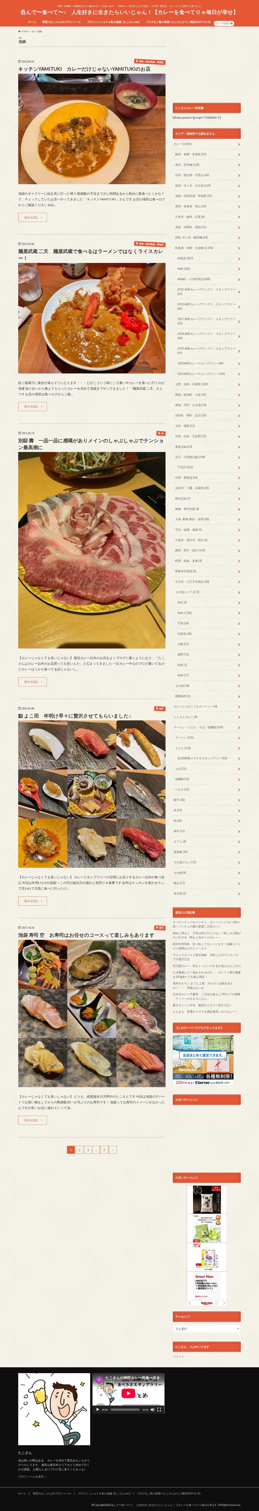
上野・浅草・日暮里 (191, 384)
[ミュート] (153, 1410)
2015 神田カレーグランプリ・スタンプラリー (206, 292)
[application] (128, 1393)
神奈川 (184, 613)
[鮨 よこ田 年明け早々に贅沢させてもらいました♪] (92, 865)
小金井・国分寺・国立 (191, 540)
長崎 (183, 675)
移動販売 (182, 696)
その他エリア (187, 592)
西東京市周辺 (185, 571)
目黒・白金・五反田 (190, 436)
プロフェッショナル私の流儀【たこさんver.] (113, 21)
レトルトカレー (185, 717)
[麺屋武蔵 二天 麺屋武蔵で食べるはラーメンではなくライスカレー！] (92, 371)
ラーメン (184, 737)
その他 (182, 685)
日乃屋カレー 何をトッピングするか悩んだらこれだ (207, 966)
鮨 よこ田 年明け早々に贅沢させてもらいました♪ (74, 716)
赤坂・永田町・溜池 (190, 227)
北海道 (184, 633)
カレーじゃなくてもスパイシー (195, 706)
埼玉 (182, 602)
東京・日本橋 (187, 164)
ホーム (32, 21)
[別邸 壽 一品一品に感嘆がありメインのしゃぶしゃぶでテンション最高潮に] (92, 646)
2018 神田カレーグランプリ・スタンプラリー (206, 336)
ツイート (178, 1356)
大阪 (183, 644)
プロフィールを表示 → (32, 1476)
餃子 (179, 800)
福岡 (183, 654)
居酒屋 (181, 852)
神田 (183, 268)
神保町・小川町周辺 (193, 279)
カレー (182, 144)
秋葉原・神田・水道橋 (194, 248)
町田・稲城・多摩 (188, 561)
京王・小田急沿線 (190, 457)
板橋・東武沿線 (187, 508)
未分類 (180, 893)
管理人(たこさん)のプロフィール (61, 21)
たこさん (25, 1452)
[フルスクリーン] (159, 1410)
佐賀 (182, 665)
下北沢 (185, 467)
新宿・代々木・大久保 (193, 185)
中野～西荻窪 (186, 477)
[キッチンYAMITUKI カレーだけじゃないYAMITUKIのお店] (92, 182)
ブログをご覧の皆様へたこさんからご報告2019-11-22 (178, 21)
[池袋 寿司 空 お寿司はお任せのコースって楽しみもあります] (92, 1085)
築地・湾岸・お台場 (190, 405)
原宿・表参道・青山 (190, 206)
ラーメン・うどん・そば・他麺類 (198, 727)
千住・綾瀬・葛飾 (188, 529)
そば (180, 768)
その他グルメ (185, 862)
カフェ (180, 841)
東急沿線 (183, 446)
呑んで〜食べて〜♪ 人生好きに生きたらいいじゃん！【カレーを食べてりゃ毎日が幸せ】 (129, 12)
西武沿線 (182, 498)
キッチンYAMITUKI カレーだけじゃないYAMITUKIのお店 (84, 69)
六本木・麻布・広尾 (190, 216)
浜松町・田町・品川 (190, 415)
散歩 (179, 883)
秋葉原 (185, 258)
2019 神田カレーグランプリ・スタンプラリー (206, 351)
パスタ (182, 789)
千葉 (183, 623)
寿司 (179, 831)
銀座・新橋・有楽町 (190, 154)
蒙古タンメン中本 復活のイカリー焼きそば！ (202, 1005)
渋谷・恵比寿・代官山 (192, 175)
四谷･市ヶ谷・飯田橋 (191, 237)
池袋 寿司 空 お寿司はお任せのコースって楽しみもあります (86, 935)
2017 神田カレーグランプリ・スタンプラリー (206, 321)
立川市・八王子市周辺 (192, 581)
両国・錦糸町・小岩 (190, 394)
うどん (183, 748)
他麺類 (182, 779)
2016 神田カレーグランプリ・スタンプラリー (206, 306)
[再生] (98, 1410)
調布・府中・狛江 (190, 550)
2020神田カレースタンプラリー (200, 363)
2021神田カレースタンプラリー (201, 373)
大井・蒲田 (185, 425)
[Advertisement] (207, 65)
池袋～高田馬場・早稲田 (193, 196)
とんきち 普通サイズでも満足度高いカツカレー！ (205, 1011)
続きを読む (31, 217)
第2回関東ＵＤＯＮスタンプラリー (202, 758)
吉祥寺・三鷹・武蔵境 (192, 488)
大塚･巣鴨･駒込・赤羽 (192, 519)
